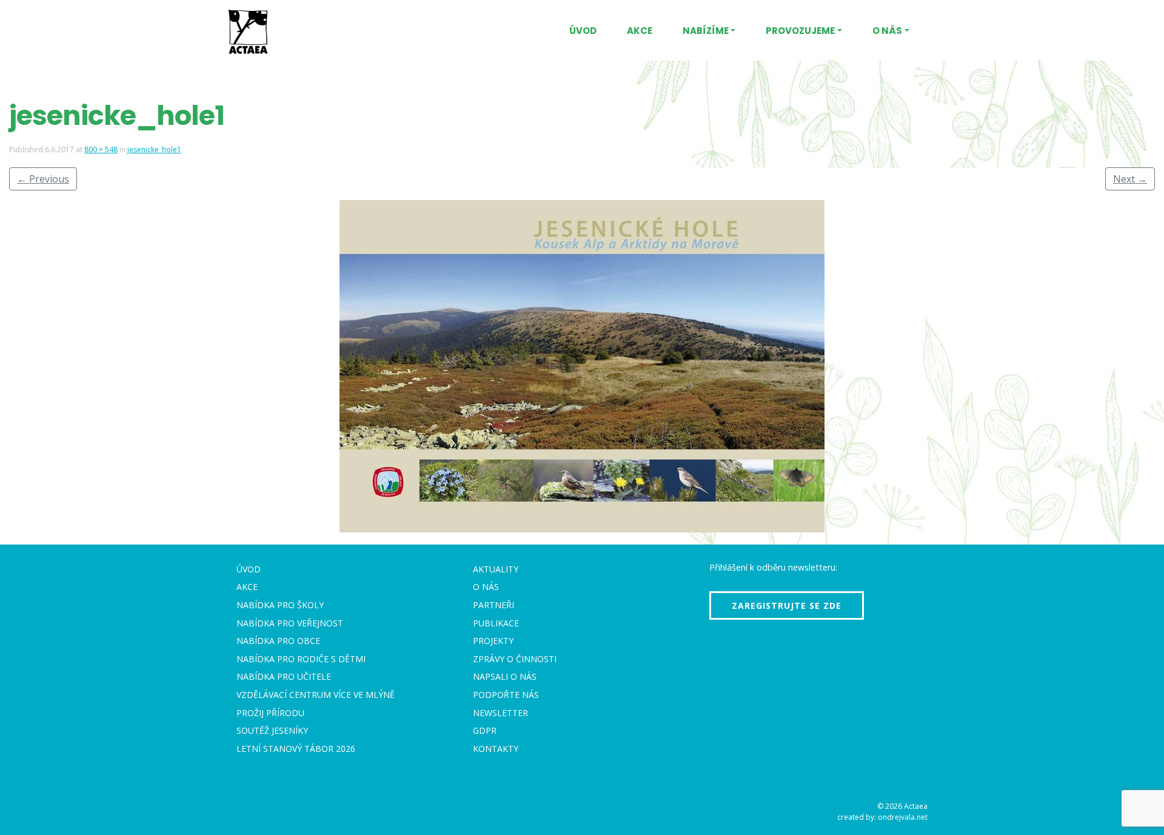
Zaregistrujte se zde (786, 605)
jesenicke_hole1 (154, 149)
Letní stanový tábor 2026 (295, 748)
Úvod (583, 30)
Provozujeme (800, 30)
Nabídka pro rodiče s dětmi (301, 659)
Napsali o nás (505, 676)
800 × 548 (101, 149)
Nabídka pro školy (280, 605)
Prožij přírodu (270, 713)
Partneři (493, 605)
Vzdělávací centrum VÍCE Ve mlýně (315, 694)
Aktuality (495, 569)
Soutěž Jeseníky (272, 730)
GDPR (485, 730)
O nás (887, 30)
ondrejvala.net (903, 817)
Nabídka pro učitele (283, 676)
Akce (639, 30)
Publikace (496, 623)
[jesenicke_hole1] (582, 366)
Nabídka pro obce (278, 640)
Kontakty (495, 748)
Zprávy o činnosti (515, 659)
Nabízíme (706, 30)
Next (1130, 179)
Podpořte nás (506, 694)
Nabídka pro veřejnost (289, 623)
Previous (43, 179)
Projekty (493, 640)
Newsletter (500, 713)
